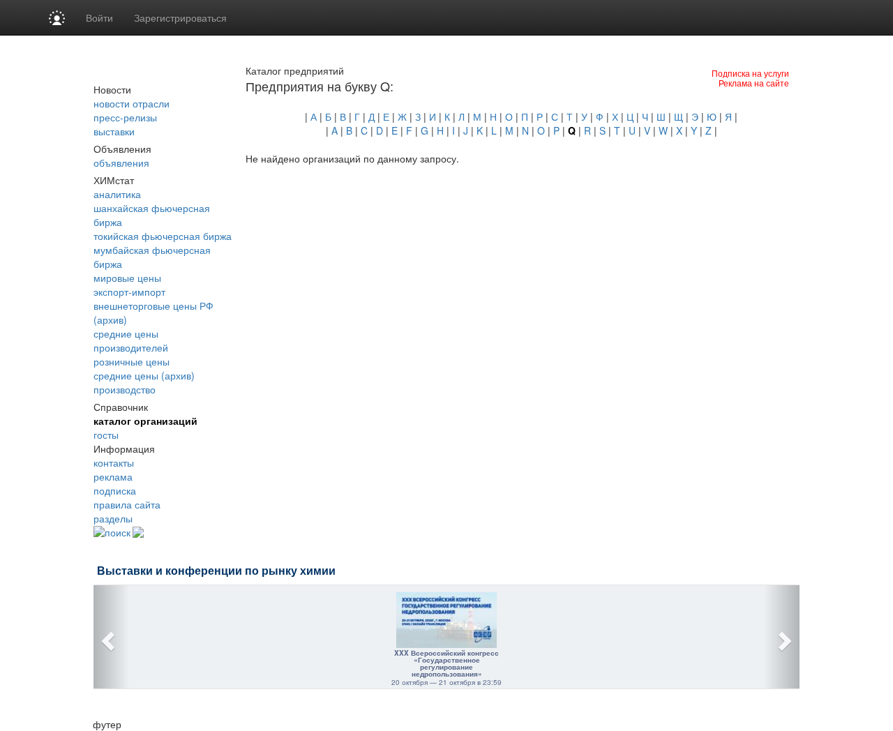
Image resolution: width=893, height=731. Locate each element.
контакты (113, 462)
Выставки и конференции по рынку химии (216, 571)
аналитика (117, 194)
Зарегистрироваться (180, 17)
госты (106, 435)
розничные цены (131, 361)
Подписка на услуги (750, 73)
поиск (117, 532)
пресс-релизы (125, 117)
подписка (114, 490)
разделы (113, 518)
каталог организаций (145, 421)
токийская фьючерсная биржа (162, 236)
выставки (114, 131)
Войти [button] (99, 17)
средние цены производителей (130, 340)
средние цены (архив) (144, 375)
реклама (113, 476)
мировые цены (127, 278)
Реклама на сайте (754, 83)
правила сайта (126, 504)
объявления (121, 162)
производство (124, 389)
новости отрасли (131, 103)
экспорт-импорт (129, 292)
